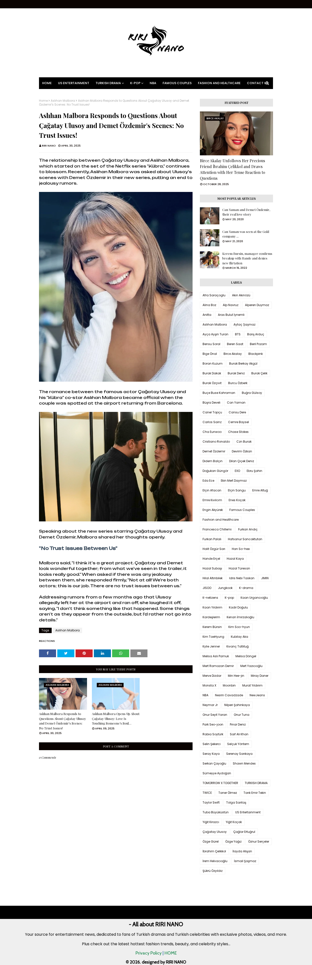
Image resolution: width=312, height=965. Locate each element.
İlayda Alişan (242, 851)
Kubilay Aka (239, 637)
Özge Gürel (211, 841)
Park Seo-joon (213, 724)
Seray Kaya (211, 754)
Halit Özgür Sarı (214, 549)
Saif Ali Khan (239, 734)
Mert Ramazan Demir (218, 666)
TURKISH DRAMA (256, 783)
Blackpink (255, 354)
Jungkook (225, 588)
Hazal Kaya (235, 559)
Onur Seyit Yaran (215, 715)
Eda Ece (208, 480)
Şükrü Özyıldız (213, 871)
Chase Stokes (238, 432)
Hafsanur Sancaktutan (245, 539)
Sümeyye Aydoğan (217, 773)
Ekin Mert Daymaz (234, 480)
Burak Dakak (212, 373)
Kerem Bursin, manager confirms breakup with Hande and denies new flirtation (247, 258)
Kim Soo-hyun (239, 627)
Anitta (207, 315)
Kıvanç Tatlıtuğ (237, 646)
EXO (237, 471)
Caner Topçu (212, 412)
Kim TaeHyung (213, 637)
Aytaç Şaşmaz (244, 324)
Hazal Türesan (239, 568)
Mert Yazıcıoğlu (251, 666)
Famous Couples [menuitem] (177, 83)
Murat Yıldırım (252, 685)
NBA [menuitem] (153, 83)
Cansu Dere (237, 412)
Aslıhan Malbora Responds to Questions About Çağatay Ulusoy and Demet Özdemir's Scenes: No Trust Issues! (62, 721)
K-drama (246, 588)
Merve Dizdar (212, 676)
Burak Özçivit (212, 383)
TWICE (207, 793)
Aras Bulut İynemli (231, 315)
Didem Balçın (213, 461)
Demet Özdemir (214, 451)
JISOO (207, 588)
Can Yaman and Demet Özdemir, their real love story (246, 212)
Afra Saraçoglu (214, 295)
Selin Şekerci (212, 744)
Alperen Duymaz (257, 305)
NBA (205, 695)
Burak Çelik (259, 373)
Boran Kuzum (213, 363)
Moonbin (229, 685)
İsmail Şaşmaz (245, 861)
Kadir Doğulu (238, 607)
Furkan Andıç (248, 529)
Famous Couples (242, 510)
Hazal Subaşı (212, 568)
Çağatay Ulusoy (215, 832)
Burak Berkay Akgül (243, 363)
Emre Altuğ (260, 490)
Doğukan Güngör (215, 471)
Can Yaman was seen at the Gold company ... (245, 234)
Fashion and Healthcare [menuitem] (219, 83)
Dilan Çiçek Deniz (241, 461)
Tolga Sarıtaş (236, 802)
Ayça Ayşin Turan (215, 334)
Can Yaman (236, 402)
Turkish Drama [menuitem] (108, 83)
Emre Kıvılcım (212, 500)
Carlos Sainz (212, 422)
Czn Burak (244, 441)
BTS (238, 334)
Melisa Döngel (245, 656)
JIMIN (265, 578)
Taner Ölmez (227, 793)
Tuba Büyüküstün (216, 812)
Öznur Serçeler (258, 841)
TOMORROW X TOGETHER (220, 783)
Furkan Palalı (212, 539)
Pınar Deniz (238, 724)
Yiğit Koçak (234, 822)
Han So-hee (241, 549)
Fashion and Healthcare (221, 519)
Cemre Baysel (238, 422)
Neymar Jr (210, 705)
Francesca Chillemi (217, 529)
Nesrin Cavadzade (229, 695)
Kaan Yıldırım (212, 607)
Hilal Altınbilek (213, 578)
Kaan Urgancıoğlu (254, 598)
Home (43, 101)
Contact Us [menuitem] (257, 83)
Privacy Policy (149, 953)
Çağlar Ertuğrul (244, 832)
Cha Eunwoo (212, 432)
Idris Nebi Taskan (241, 578)
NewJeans (257, 695)
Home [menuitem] (47, 83)
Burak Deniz (236, 373)
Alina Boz (209, 305)
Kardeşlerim (211, 617)
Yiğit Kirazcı (211, 822)
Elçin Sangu (237, 490)
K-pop (229, 598)
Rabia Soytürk (213, 734)
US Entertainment (248, 812)
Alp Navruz (230, 305)
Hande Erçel (211, 559)
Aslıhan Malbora (63, 101)
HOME (171, 953)
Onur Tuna (241, 715)
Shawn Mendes (244, 763)
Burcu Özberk (237, 383)
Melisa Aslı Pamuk (216, 656)
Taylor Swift (211, 802)
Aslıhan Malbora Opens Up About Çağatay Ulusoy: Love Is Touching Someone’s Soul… (115, 718)
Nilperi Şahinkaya (237, 705)
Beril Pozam (258, 344)
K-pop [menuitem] (135, 83)
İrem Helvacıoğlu (215, 861)
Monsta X (209, 685)
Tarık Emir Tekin (255, 793)
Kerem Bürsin (212, 627)
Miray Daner (259, 676)
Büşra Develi (211, 402)
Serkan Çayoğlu (214, 763)
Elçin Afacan (212, 490)
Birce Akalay (233, 354)
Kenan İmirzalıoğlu (240, 617)
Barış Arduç (255, 334)
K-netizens (210, 598)
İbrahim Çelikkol (214, 851)
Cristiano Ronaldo (216, 441)
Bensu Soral (211, 344)
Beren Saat (235, 344)
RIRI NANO (49, 146)
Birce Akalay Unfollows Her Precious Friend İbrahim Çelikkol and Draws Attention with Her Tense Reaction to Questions (232, 169)
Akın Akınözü (241, 295)
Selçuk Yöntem (238, 744)
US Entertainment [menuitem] (73, 83)
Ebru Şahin (254, 471)
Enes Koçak (237, 500)
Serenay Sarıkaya (239, 754)
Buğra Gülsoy (252, 393)
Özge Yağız (233, 841)
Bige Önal (210, 354)
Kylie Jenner (211, 646)
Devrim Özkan (242, 451)
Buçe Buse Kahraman (219, 393)
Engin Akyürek (213, 510)
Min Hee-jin (236, 676)
